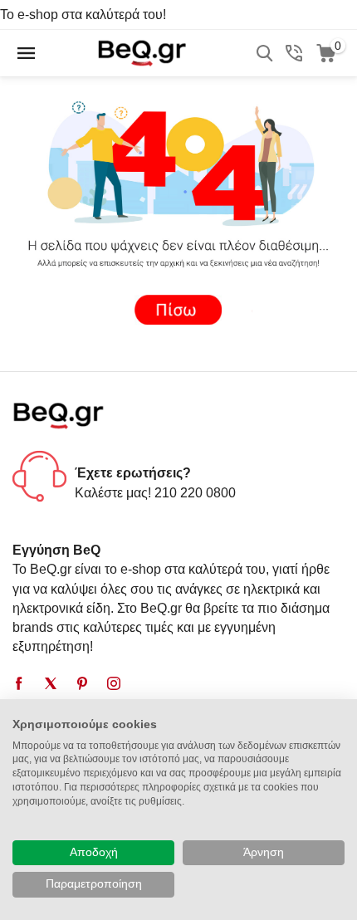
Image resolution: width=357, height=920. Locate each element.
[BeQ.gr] (141, 52)
